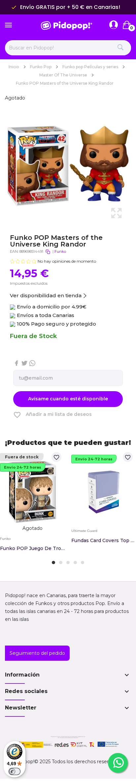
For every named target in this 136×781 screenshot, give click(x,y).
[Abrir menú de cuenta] (113, 25)
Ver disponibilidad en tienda (46, 295)
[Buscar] (120, 47)
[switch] (14, 771)
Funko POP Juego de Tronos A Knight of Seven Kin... (32, 548)
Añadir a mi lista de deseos (52, 415)
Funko (60, 251)
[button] (53, 562)
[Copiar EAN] (47, 251)
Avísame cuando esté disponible (68, 399)
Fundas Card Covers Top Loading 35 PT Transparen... (103, 540)
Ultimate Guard (84, 531)
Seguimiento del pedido (37, 653)
